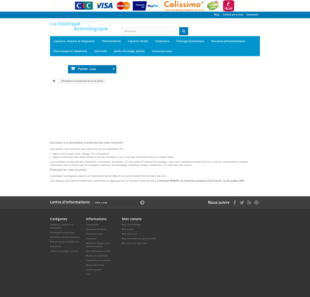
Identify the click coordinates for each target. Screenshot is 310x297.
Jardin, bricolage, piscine (129, 51)
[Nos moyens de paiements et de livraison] (155, 6)
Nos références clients (98, 251)
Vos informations (100, 153)
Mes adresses (129, 234)
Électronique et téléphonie (70, 51)
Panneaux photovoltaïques (228, 41)
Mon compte (132, 219)
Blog (216, 14)
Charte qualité (93, 269)
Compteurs (162, 41)
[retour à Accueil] (53, 81)
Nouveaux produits (96, 229)
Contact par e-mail (233, 14)
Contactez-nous (162, 51)
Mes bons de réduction (134, 243)
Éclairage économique (190, 41)
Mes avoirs (128, 229)
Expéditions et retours (98, 260)
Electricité (100, 51)
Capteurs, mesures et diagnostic (74, 41)
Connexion (252, 14)
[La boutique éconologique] (83, 26)
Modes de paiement (97, 255)
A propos (91, 238)
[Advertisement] (155, 114)
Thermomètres (111, 41)
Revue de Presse (95, 265)
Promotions (92, 224)
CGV (88, 274)
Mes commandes (131, 224)
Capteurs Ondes (138, 41)
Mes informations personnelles (139, 238)
